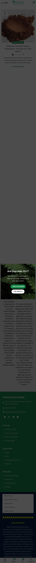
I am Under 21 (18, 291)
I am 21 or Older (18, 286)
